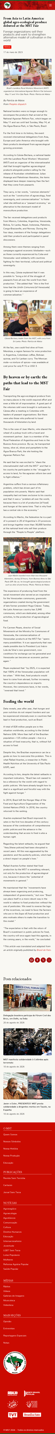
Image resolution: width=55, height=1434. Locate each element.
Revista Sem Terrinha (14, 1178)
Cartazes (7, 1185)
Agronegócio (9, 1209)
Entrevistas (9, 1328)
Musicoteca (9, 1300)
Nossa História (10, 1149)
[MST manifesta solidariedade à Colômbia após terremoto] (27, 1041)
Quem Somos (10, 1134)
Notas (6, 1343)
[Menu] (50, 5)
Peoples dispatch (17, 104)
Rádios (6, 1286)
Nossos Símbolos (12, 1141)
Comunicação (10, 1223)
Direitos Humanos (12, 1232)
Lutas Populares (11, 1255)
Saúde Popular (10, 1269)
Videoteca (8, 1305)
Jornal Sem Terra (12, 1192)
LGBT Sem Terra (11, 1250)
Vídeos (6, 1291)
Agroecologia (10, 1213)
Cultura (7, 1227)
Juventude (8, 1246)
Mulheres (8, 1260)
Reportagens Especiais (14, 1336)
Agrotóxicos (9, 1218)
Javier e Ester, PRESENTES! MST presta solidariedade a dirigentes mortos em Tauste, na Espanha (26, 1107)
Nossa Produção (11, 1156)
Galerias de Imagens (13, 1296)
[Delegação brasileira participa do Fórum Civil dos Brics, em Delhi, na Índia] (27, 997)
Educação (8, 1163)
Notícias (7, 47)
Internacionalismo (12, 1241)
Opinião (7, 1321)
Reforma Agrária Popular (16, 1264)
